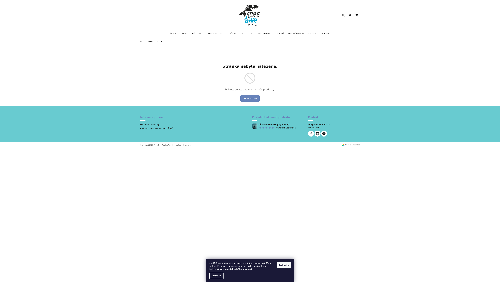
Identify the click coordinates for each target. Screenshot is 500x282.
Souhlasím (284, 265)
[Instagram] (318, 134)
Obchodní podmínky (149, 124)
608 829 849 (313, 127)
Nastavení (216, 275)
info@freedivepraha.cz (319, 124)
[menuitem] (179, 33)
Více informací (245, 269)
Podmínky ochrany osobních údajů (156, 128)
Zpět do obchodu (250, 98)
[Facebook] (311, 134)
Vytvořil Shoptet (352, 145)
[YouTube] (324, 134)
